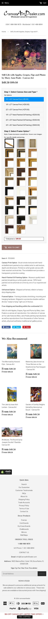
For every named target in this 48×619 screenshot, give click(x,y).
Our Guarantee (24, 487)
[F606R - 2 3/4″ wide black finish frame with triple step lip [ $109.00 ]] (9, 210)
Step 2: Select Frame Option (23, 134)
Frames (24, 520)
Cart (44, 3)
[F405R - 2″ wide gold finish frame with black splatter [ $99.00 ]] (32, 181)
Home (4, 31)
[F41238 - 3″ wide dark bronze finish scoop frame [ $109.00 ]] (9, 229)
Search (24, 484)
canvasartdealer (24, 598)
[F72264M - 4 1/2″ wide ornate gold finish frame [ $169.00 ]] (21, 229)
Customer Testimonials (24, 490)
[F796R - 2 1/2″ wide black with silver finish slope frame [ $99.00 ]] (21, 210)
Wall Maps (24, 535)
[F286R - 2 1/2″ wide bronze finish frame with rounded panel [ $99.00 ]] (21, 181)
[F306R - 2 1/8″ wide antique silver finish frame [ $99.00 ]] (9, 181)
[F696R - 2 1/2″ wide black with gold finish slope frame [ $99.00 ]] (32, 210)
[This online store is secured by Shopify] (6, 474)
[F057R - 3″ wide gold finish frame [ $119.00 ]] (32, 162)
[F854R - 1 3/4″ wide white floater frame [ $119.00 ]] (32, 220)
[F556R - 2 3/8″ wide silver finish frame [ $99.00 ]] (32, 201)
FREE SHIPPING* (25, 617)
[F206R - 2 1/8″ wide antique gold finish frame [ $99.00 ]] (32, 172)
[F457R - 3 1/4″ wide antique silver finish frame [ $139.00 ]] (9, 201)
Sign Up (42, 574)
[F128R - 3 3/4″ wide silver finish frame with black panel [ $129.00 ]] (21, 153)
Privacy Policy (24, 505)
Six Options (8, 95)
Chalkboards (24, 529)
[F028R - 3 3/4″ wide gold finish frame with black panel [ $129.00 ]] (9, 153)
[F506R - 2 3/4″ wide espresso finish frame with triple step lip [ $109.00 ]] (21, 201)
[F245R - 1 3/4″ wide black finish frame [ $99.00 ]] (9, 191)
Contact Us (24, 511)
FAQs (24, 493)
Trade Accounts (24, 502)
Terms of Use (24, 509)
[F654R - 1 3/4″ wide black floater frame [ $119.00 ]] (21, 220)
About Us (24, 496)
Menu (7, 3)
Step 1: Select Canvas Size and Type (20, 93)
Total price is (13, 239)
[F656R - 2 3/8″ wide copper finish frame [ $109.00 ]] (9, 162)
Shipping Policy (24, 499)
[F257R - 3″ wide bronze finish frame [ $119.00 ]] (21, 162)
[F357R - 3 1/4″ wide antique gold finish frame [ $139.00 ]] (32, 191)
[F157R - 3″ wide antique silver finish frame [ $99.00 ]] (9, 172)
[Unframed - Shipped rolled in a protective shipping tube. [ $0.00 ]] (9, 143)
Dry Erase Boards (24, 526)
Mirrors (24, 532)
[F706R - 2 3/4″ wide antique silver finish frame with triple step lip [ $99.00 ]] (9, 220)
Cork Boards (24, 523)
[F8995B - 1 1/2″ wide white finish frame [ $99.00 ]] (21, 191)
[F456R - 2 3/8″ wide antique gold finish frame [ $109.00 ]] (32, 153)
